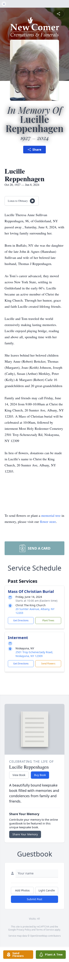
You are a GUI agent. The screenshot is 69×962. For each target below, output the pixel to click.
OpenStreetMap (38, 935)
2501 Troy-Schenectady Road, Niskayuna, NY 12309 (34, 654)
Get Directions (21, 620)
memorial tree (51, 515)
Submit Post (34, 899)
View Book (18, 775)
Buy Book (40, 775)
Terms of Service (45, 929)
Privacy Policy (23, 929)
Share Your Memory (25, 834)
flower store (48, 521)
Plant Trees (48, 620)
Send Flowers (48, 663)
